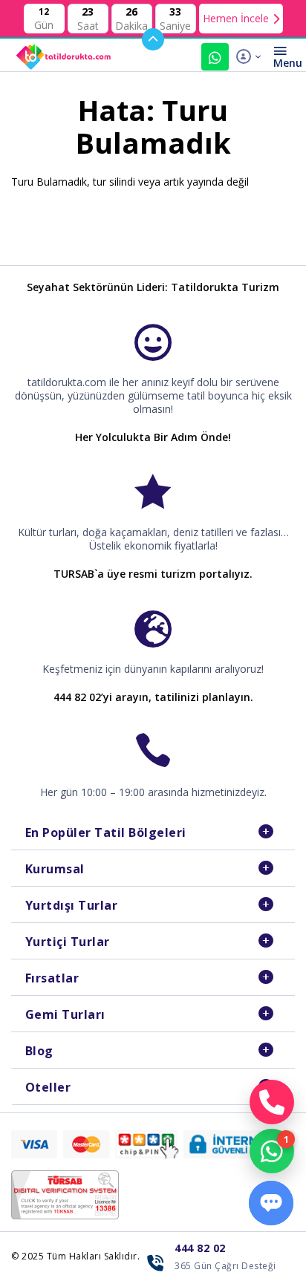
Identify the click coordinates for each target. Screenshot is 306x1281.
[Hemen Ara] (272, 1102)
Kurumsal (55, 869)
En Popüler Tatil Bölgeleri (105, 832)
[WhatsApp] (272, 1151)
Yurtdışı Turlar (71, 905)
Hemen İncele (236, 18)
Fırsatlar (52, 978)
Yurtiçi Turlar (67, 941)
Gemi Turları (65, 1014)
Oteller (48, 1087)
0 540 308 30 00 (215, 57)
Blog (39, 1051)
